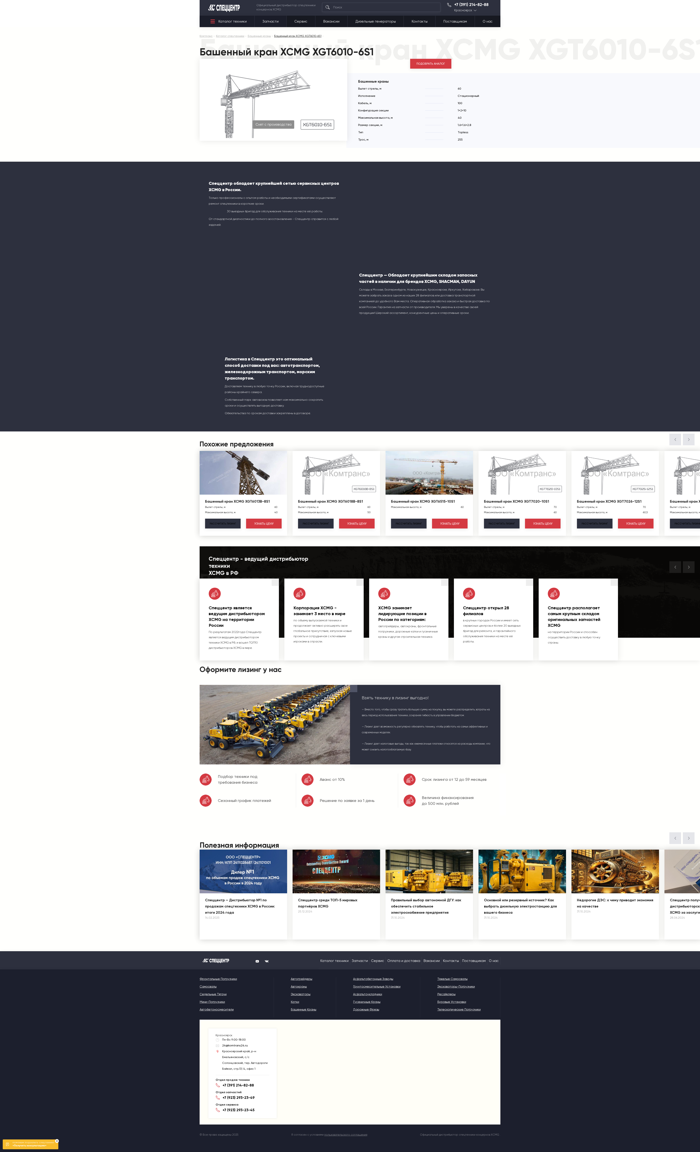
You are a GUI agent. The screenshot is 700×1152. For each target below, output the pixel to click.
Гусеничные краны (366, 1002)
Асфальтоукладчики (367, 994)
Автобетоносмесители (217, 1009)
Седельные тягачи (213, 994)
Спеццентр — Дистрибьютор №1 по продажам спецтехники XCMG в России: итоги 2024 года (240, 906)
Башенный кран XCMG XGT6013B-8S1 (237, 501)
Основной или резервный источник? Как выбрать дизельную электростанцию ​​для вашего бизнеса (520, 906)
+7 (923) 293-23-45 (238, 1110)
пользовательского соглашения (345, 1134)
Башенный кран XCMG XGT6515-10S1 (423, 501)
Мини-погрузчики (212, 1002)
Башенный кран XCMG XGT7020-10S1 (516, 501)
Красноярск (463, 10)
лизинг (223, 523)
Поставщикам (455, 21)
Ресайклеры (446, 994)
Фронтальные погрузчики (218, 979)
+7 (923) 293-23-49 (239, 1097)
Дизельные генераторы (375, 21)
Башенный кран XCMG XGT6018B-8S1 (330, 501)
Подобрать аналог (431, 63)
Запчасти (270, 21)
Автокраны (299, 986)
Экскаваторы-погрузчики (456, 986)
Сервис (300, 21)
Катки (295, 1002)
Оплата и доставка (403, 961)
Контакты (419, 21)
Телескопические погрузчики (459, 1009)
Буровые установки (451, 1002)
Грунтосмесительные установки (376, 986)
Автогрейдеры (301, 979)
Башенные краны (303, 1009)
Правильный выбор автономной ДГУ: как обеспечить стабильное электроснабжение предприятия (426, 906)
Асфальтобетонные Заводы (373, 979)
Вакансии (331, 21)
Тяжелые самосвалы (452, 979)
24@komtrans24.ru (235, 1045)
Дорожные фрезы (366, 1009)
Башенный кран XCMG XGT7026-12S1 (609, 501)
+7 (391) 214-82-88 (471, 5)
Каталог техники (232, 21)
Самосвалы (208, 986)
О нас (488, 21)
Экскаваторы (300, 994)
